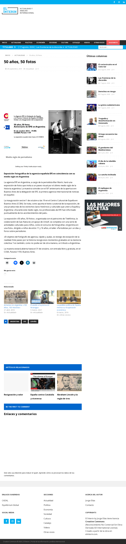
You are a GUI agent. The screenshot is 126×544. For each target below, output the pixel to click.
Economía (48, 509)
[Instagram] (119, 2)
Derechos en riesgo (107, 91)
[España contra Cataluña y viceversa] (43, 382)
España (33, 321)
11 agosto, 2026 (105, 108)
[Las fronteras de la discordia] (92, 80)
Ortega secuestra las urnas (107, 135)
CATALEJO (76, 43)
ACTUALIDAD (16, 43)
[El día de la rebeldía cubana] (92, 163)
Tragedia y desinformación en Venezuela (106, 120)
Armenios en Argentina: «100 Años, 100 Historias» (15, 306)
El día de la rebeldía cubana (107, 162)
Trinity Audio (28, 166)
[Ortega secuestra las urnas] (92, 136)
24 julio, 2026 (104, 177)
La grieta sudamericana (109, 105)
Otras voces (49, 532)
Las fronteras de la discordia (106, 79)
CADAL (5, 500)
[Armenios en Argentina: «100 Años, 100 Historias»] (16, 297)
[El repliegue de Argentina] (92, 190)
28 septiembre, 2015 (14, 69)
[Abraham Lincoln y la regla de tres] (69, 382)
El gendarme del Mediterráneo (105, 148)
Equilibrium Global (10, 505)
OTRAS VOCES (99, 43)
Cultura (47, 518)
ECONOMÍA (41, 43)
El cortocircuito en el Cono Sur (107, 65)
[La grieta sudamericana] (92, 107)
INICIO (4, 43)
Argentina (14, 321)
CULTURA (64, 43)
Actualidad (30, 69)
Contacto (89, 505)
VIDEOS (87, 43)
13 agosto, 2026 (105, 94)
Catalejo (47, 523)
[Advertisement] (84, 22)
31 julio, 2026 (104, 153)
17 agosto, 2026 (105, 83)
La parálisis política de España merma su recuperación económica (69, 307)
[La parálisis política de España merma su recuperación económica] (69, 297)
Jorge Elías (90, 500)
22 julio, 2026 (104, 193)
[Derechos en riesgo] (92, 94)
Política (47, 505)
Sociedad (48, 514)
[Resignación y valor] (16, 382)
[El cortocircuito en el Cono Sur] (92, 67)
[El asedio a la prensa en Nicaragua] (42, 297)
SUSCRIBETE (113, 43)
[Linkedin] (124, 2)
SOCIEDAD (53, 43)
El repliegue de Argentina (105, 189)
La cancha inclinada (107, 174)
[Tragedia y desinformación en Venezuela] (92, 121)
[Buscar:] (110, 47)
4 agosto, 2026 (104, 139)
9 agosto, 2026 (104, 126)
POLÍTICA (28, 43)
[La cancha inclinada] (92, 177)
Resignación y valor (13, 394)
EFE (25, 321)
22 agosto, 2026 (105, 70)
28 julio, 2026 (104, 166)
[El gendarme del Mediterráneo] (92, 150)
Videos (47, 527)
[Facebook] (114, 2)
